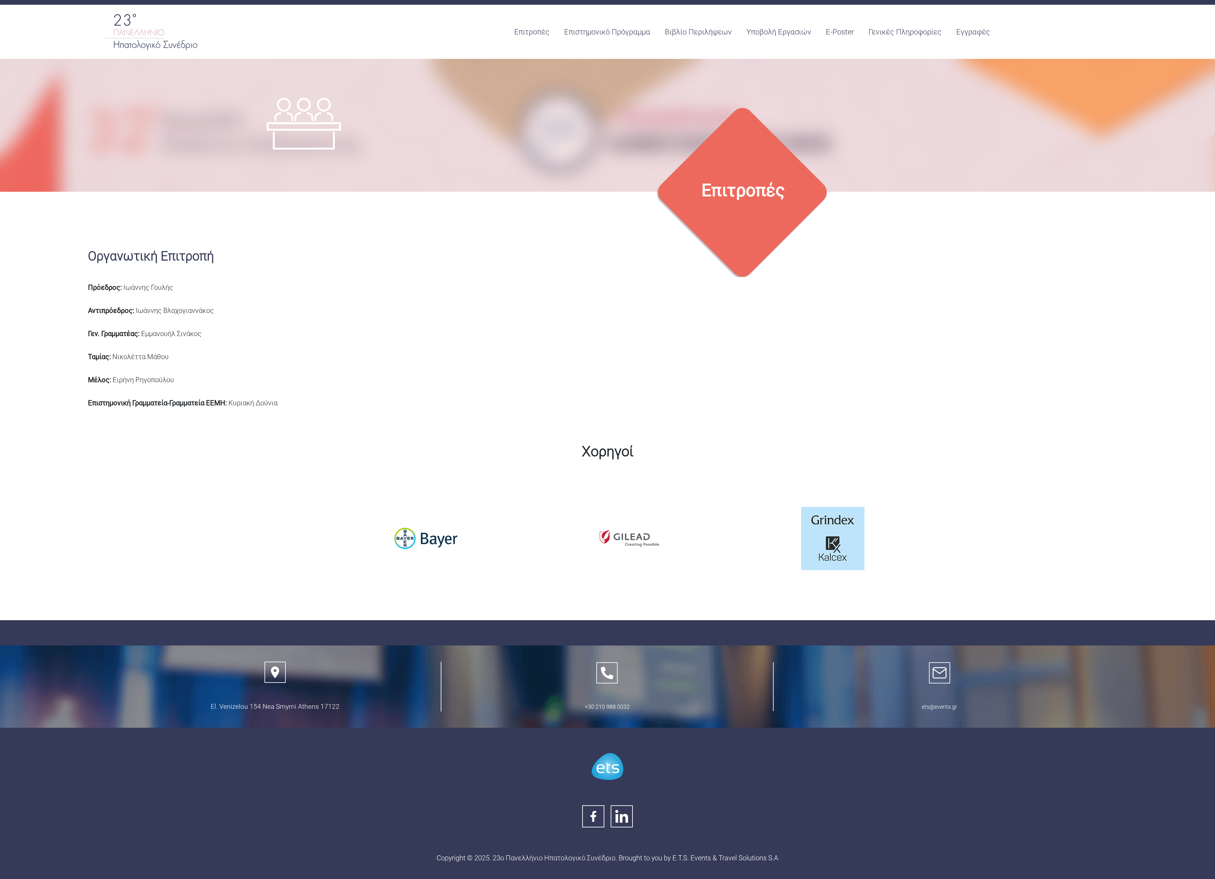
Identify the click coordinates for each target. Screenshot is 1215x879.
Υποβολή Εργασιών (778, 32)
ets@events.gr (939, 706)
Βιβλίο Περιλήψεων (698, 32)
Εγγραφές (973, 32)
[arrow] (607, 672)
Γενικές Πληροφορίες (905, 32)
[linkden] (622, 816)
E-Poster (840, 32)
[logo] (151, 32)
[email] (939, 672)
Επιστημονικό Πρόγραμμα (607, 32)
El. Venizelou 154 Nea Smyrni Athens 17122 (275, 706)
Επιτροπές (532, 32)
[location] (275, 672)
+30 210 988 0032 (607, 706)
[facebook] (607, 766)
